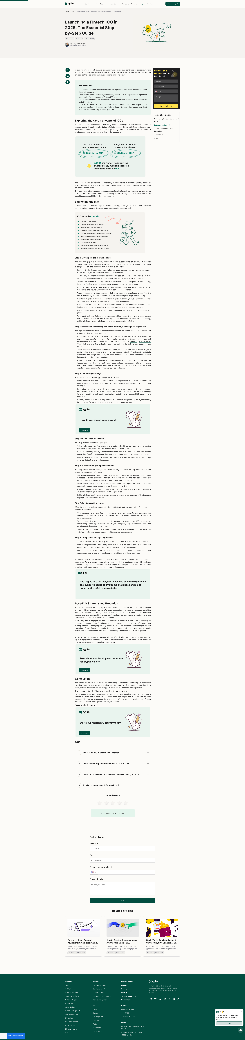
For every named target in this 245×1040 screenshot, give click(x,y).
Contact (150, 4)
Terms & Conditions (128, 996)
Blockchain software (72, 996)
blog (73, 11)
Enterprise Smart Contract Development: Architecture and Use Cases (82, 943)
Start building (164, 106)
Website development (86, 475)
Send (122, 900)
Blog (141, 4)
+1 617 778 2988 (127, 1013)
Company (125, 4)
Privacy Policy (126, 1000)
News (95, 1009)
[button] (156, 91)
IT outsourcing (98, 992)
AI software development (102, 996)
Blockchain (97, 1028)
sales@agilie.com (127, 1009)
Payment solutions (71, 992)
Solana (97, 344)
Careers (134, 4)
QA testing (69, 1018)
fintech (105, 196)
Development (98, 1017)
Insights (96, 1020)
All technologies (71, 1000)
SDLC (67, 1033)
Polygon (86, 344)
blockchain (108, 276)
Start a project (172, 4)
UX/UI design (70, 1007)
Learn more (84, 430)
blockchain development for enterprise (115, 290)
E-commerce (97, 1031)
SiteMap (124, 992)
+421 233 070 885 (128, 1017)
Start (229, 1023)
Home (67, 11)
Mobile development (72, 1011)
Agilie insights (70, 1025)
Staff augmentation (100, 989)
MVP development (71, 1022)
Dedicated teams (99, 985)
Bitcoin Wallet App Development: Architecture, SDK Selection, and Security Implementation (161, 943)
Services (88, 4)
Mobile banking (70, 989)
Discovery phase (71, 1029)
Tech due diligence (100, 1000)
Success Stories (113, 4)
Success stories (127, 982)
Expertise (99, 4)
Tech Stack (69, 1003)
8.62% (124, 95)
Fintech (67, 985)
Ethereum (133, 341)
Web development (71, 1014)
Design (95, 1013)
